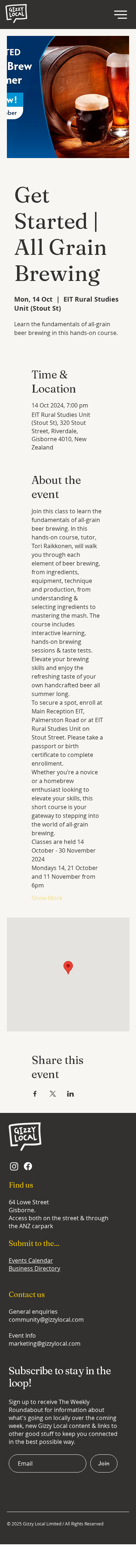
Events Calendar (31, 1260)
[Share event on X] (52, 1094)
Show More (47, 898)
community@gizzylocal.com (46, 1320)
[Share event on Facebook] (35, 1094)
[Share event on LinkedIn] (70, 1094)
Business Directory (34, 1268)
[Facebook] (27, 1166)
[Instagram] (14, 1166)
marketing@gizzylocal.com (45, 1343)
